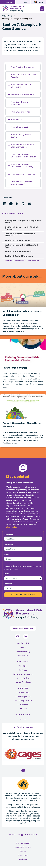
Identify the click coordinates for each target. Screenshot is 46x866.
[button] (4, 203)
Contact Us (23, 655)
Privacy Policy (23, 855)
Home (23, 647)
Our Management (23, 696)
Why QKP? (23, 666)
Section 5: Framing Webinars (18, 251)
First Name (9, 534)
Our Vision (23, 670)
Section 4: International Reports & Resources (21, 246)
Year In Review (23, 678)
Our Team (23, 709)
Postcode (8, 583)
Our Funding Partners (23, 701)
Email (6, 554)
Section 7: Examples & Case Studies (22, 260)
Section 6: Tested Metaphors (19, 256)
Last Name (9, 544)
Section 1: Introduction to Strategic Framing (22, 228)
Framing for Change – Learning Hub (17, 18)
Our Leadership (23, 692)
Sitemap (23, 851)
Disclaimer (23, 859)
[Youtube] (17, 636)
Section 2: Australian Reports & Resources (20, 234)
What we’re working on (23, 674)
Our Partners (23, 705)
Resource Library (23, 651)
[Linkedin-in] (25, 636)
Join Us (23, 719)
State (6, 574)
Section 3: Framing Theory (17, 240)
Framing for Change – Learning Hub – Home (23, 221)
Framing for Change (23, 682)
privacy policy (11, 527)
